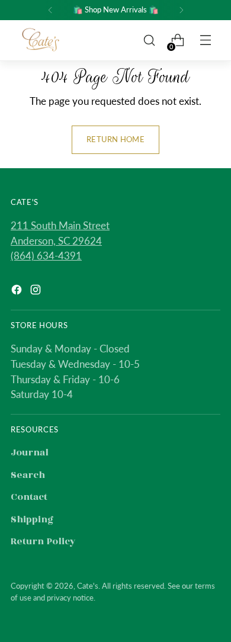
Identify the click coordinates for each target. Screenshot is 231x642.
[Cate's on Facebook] (18, 292)
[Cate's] (41, 40)
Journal (30, 452)
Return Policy (43, 541)
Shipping (32, 519)
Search (28, 475)
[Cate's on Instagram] (37, 292)
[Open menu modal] (206, 40)
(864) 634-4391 (46, 255)
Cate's (87, 585)
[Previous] (50, 10)
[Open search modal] (149, 40)
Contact (29, 497)
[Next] (181, 10)
